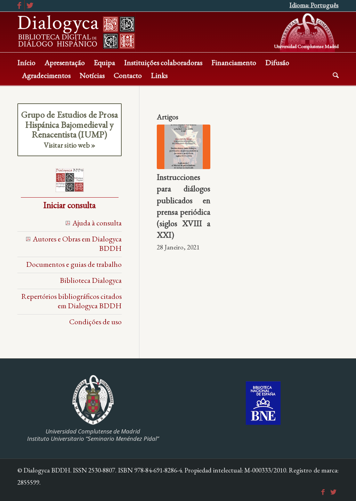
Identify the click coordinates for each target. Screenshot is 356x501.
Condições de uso (95, 321)
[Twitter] (30, 5)
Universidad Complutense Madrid (306, 46)
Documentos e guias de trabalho (74, 264)
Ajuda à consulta (97, 223)
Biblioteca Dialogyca (91, 280)
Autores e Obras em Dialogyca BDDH (77, 243)
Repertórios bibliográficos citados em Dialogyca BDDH (71, 300)
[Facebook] (19, 5)
